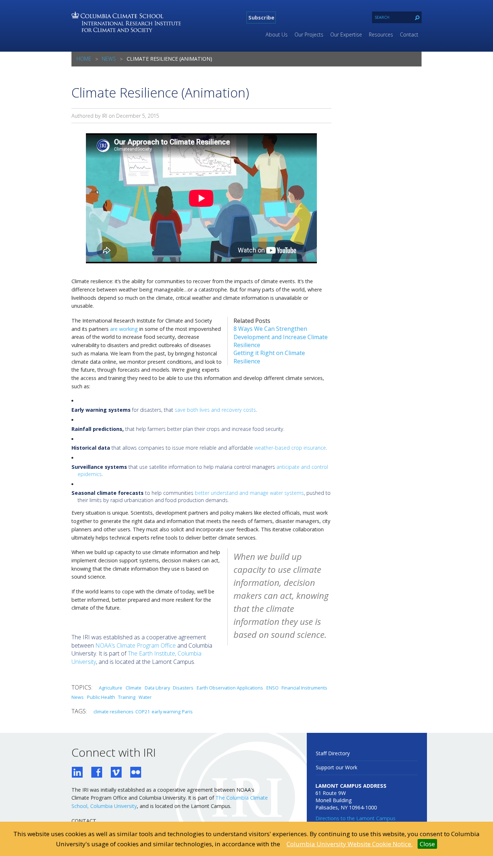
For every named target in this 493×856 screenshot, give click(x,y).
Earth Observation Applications (230, 687)
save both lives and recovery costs (215, 409)
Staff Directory (333, 753)
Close (427, 844)
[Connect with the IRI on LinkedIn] (77, 773)
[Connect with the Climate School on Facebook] (96, 773)
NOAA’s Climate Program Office (135, 645)
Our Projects (309, 34)
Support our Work (336, 767)
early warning (166, 711)
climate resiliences (113, 711)
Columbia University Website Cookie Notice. (350, 844)
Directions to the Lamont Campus (355, 818)
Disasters (183, 687)
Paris (187, 711)
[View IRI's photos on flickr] (135, 773)
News (109, 58)
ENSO (272, 687)
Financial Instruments (304, 687)
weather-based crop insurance (290, 447)
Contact (409, 34)
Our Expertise (346, 34)
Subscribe (261, 17)
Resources (381, 34)
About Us (277, 34)
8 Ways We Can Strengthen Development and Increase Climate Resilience (281, 337)
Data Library (157, 687)
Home (84, 58)
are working (124, 328)
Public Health (101, 697)
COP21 (142, 711)
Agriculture (110, 687)
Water (145, 697)
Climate (133, 687)
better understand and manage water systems (249, 492)
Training (126, 697)
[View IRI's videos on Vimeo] (116, 773)
